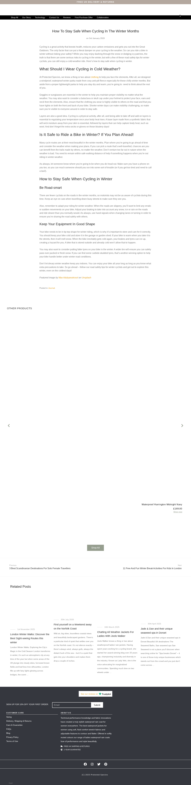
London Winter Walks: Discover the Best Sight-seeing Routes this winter (29, 638)
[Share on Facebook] (143, 288)
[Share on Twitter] (147, 288)
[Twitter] (99, 764)
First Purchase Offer (84, 17)
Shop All (14, 17)
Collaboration (103, 17)
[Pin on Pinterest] (151, 288)
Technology (40, 17)
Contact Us (54, 17)
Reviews (67, 17)
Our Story (26, 17)
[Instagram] (92, 764)
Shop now (177, 512)
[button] (8, 425)
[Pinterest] (106, 764)
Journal (51, 288)
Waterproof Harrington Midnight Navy (162, 504)
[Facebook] (85, 764)
